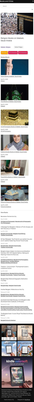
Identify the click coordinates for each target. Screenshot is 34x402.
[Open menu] (33, 1)
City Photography (5, 223)
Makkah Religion (19, 47)
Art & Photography (6, 131)
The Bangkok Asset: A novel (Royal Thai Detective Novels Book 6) (17, 314)
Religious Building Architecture (9, 262)
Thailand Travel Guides (7, 235)
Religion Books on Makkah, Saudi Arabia (12, 39)
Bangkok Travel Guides (7, 233)
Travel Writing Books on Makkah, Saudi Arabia (13, 177)
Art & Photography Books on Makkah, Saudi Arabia (14, 126)
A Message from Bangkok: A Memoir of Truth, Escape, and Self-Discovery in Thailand (17, 227)
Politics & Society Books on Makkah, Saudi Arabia (14, 152)
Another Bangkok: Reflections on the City (12, 289)
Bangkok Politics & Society (17, 273)
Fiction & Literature (6, 207)
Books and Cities (6, 1)
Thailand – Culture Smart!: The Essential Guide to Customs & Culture (14, 267)
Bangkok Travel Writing (19, 233)
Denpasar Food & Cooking (21, 306)
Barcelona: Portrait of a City (8, 216)
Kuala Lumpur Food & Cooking (24, 309)
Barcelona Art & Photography (23, 221)
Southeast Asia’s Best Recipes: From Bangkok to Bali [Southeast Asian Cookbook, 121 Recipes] (15, 300)
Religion (8, 47)
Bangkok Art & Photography (21, 259)
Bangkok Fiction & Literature (8, 320)
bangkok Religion (14, 261)
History (3, 81)
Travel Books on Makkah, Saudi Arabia (11, 101)
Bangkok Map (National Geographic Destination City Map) (14, 279)
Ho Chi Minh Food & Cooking (21, 308)
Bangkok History (5, 261)
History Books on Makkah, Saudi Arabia (11, 76)
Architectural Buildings (7, 259)
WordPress (27, 399)
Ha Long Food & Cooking (7, 308)
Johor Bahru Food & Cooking (8, 309)
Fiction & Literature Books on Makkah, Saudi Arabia (14, 202)
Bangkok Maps (4, 245)
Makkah (3, 47)
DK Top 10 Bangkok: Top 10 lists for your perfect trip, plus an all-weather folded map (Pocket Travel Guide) (16, 240)
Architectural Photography (8, 221)
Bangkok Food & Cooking (7, 306)
